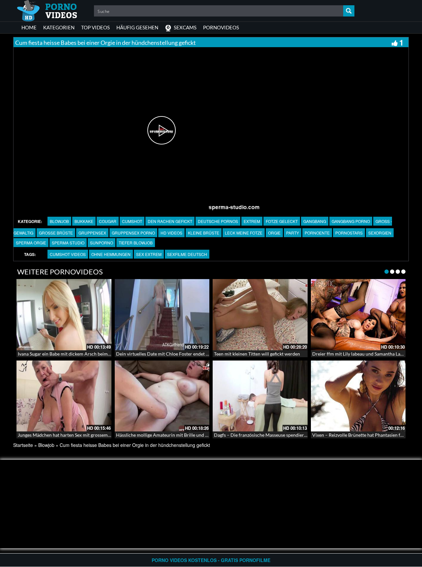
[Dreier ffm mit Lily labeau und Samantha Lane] (358, 314)
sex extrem (149, 254)
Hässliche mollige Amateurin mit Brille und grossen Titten (175, 435)
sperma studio (68, 242)
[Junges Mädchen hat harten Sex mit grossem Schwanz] (63, 396)
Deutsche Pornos (218, 221)
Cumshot (132, 221)
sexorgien (379, 233)
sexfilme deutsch (187, 254)
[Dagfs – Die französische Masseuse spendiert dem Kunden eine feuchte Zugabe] (260, 396)
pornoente (317, 233)
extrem (252, 221)
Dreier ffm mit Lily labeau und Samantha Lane (358, 354)
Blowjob (59, 221)
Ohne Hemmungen (111, 254)
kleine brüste (203, 233)
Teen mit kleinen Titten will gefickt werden (257, 354)
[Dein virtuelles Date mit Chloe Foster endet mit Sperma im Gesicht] (162, 314)
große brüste (56, 233)
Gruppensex (92, 233)
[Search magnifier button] (348, 10)
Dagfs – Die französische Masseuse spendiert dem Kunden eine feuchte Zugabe (294, 435)
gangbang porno (351, 221)
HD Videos (171, 233)
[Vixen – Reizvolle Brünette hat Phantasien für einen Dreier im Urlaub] (358, 396)
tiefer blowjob (136, 242)
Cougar (107, 221)
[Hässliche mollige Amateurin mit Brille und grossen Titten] (162, 396)
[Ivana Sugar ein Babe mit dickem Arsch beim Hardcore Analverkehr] (63, 314)
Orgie (274, 233)
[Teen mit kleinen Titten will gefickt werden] (260, 314)
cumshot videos (68, 254)
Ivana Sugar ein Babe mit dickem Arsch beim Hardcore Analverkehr (86, 354)
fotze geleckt (282, 221)
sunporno (101, 242)
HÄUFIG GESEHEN (137, 27)
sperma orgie (31, 242)
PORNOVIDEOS (221, 27)
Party (292, 233)
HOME (29, 27)
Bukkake (84, 221)
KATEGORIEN (59, 27)
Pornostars (349, 233)
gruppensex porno (133, 233)
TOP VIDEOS (95, 27)
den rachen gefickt (170, 221)
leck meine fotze (243, 233)
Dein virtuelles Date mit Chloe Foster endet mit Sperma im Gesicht (184, 354)
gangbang (314, 221)
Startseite (23, 445)
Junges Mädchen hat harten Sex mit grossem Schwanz (72, 435)
